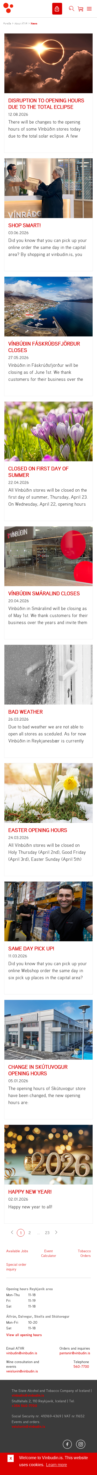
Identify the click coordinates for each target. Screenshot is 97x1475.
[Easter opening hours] (48, 793)
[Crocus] (48, 431)
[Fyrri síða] (12, 1233)
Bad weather (25, 711)
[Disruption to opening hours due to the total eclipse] (48, 63)
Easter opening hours (37, 830)
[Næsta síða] (56, 1233)
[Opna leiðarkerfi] (89, 9)
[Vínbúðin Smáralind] (48, 556)
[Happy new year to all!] (48, 1155)
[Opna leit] (71, 9)
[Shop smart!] (48, 188)
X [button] (11, 1458)
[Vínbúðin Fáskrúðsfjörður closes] (48, 306)
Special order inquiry (16, 1266)
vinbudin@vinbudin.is (21, 1353)
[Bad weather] (48, 675)
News (34, 23)
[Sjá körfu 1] (80, 9)
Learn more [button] (56, 1465)
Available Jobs (17, 1251)
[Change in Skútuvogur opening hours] (48, 1030)
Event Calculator (48, 1253)
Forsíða (7, 23)
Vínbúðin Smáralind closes (44, 593)
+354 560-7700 (24, 1405)
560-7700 (81, 1366)
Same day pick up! (31, 948)
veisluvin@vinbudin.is (22, 1371)
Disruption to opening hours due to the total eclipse (46, 103)
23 (47, 1232)
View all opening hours (24, 1334)
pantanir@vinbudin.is (74, 1353)
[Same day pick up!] (48, 911)
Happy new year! (30, 1191)
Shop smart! (24, 225)
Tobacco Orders (84, 1253)
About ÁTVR (20, 23)
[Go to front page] (8, 9)
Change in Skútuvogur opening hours (38, 1070)
